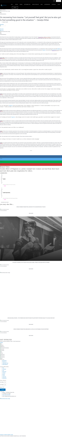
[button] (31, 156)
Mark (4, 179)
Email (1, 387)
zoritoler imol (6, 192)
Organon (58, 48)
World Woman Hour (55, 50)
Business (21, 4)
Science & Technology (35, 4)
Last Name (2, 384)
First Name (2, 382)
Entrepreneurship (47, 4)
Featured (16, 4)
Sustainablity (54, 4)
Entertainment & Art (27, 4)
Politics (59, 4)
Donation (15, 7)
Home (12, 4)
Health (42, 4)
